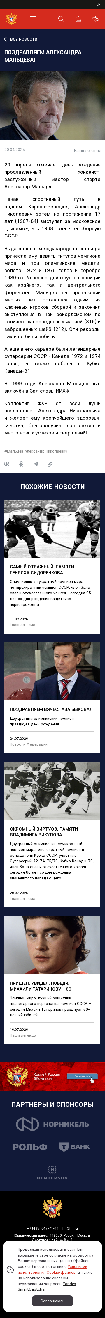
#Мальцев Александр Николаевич (35, 451)
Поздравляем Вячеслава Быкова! (50, 709)
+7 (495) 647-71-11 (43, 1228)
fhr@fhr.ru (70, 1228)
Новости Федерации (29, 744)
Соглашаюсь (52, 1300)
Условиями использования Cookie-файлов (52, 1269)
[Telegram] (35, 464)
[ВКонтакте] (6, 464)
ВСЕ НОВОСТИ (23, 39)
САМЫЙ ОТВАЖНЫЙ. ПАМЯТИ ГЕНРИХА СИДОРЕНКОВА (42, 569)
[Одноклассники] (21, 464)
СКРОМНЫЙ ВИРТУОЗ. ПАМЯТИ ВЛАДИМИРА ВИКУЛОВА (44, 832)
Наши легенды (87, 150)
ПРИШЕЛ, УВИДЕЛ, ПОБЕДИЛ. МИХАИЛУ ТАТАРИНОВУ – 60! (41, 986)
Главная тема (22, 624)
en (99, 4)
